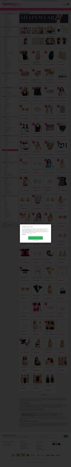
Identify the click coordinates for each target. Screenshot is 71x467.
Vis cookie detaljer (35, 240)
